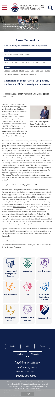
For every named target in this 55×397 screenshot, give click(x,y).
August (47, 71)
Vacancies (35, 354)
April (27, 71)
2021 (17, 62)
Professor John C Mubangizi (25, 245)
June (37, 71)
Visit (27, 346)
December (32, 74)
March (21, 71)
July (41, 71)
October (16, 74)
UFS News (8, 54)
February (15, 71)
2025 (38, 62)
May (32, 71)
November (24, 74)
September (8, 74)
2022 (22, 62)
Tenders (20, 354)
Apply (12, 346)
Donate (43, 346)
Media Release (18, 54)
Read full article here (9, 241)
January (7, 71)
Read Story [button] (5, 29)
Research (28, 54)
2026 (43, 62)
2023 (27, 62)
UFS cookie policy (23, 386)
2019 (6, 62)
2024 (32, 62)
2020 (11, 62)
